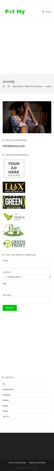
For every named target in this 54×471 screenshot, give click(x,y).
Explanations (8, 389)
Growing (6, 394)
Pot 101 (6, 416)
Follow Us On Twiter (37, 462)
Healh (5, 405)
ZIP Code (7, 295)
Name (5, 260)
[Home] (4, 86)
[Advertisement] (27, 45)
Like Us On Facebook (17, 462)
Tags (4, 283)
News (5, 411)
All (4, 384)
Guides (6, 400)
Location (6, 272)
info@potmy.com (14, 146)
